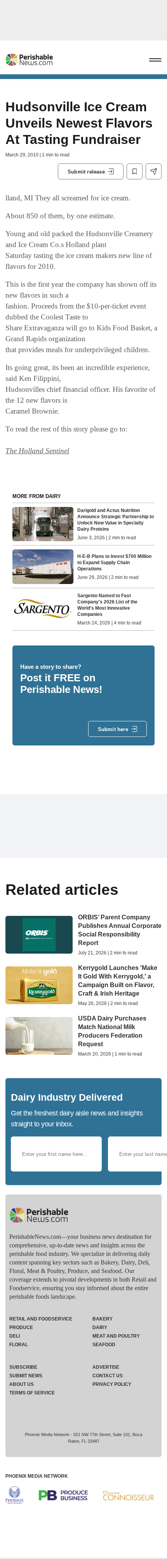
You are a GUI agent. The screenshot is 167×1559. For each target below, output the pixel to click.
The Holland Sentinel (37, 451)
